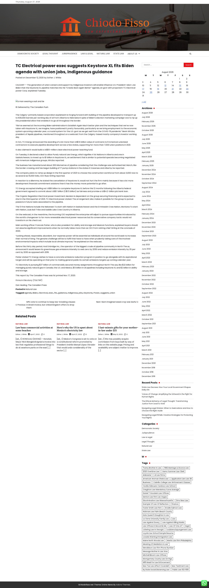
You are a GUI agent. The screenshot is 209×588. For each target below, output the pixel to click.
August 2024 (147, 187)
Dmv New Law (182, 500)
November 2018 (148, 367)
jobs (81, 292)
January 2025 (148, 165)
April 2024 (146, 205)
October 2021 (147, 319)
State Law (118, 53)
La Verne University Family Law (156, 519)
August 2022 (147, 293)
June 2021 (146, 337)
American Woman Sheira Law (155, 479)
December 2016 (148, 376)
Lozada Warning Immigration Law (157, 537)
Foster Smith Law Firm (152, 508)
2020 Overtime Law (151, 471)
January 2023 (147, 271)
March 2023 (147, 262)
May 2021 (145, 341)
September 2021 (149, 323)
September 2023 (149, 236)
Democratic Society (28, 53)
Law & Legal (87, 53)
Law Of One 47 (175, 526)
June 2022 (146, 302)
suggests (105, 292)
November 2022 (148, 280)
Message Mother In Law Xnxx (155, 551)
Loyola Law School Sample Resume (158, 533)
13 (165, 85)
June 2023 (146, 249)
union (112, 292)
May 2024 (146, 200)
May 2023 (146, 253)
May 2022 (146, 306)
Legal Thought (50, 53)
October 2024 (148, 178)
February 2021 (147, 354)
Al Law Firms (159, 475)
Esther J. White (54, 77)
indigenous (73, 292)
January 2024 (148, 218)
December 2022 (149, 275)
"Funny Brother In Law (152, 468)
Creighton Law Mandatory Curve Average (161, 489)
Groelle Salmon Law (173, 508)
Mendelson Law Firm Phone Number (158, 548)
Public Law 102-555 (180, 569)
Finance (175, 504)
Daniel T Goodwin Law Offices (156, 493)
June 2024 (146, 196)
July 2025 (146, 139)
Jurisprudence (69, 53)
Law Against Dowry (151, 522)
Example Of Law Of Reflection (156, 504)
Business (146, 482)
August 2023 (147, 240)
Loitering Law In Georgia (153, 529)
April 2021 (146, 345)
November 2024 (149, 174)
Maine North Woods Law (153, 540)
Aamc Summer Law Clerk (173, 471)
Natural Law (103, 53)
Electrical (43, 292)
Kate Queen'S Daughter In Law (156, 515)
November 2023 (148, 227)
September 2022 (149, 288)
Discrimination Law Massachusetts (158, 500)
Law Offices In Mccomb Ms (154, 526)
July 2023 (146, 244)
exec (51, 292)
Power (96, 292)
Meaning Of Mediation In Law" (156, 544)
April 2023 (146, 258)
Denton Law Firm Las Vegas (155, 497)
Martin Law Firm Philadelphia (179, 540)
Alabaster (147, 475)
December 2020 (149, 363)
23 (187, 89)
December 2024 (149, 170)
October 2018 (147, 372)
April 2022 (146, 310)
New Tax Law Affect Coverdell (156, 566)
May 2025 (146, 148)
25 (151, 92)
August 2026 (147, 113)
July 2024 (146, 192)
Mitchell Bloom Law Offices (154, 555)
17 (143, 89)
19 (158, 89)
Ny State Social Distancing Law (156, 569)
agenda (28, 292)
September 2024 (149, 183)
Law (173, 519)
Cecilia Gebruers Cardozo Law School (159, 486)
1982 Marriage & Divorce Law (176, 468)
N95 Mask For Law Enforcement (156, 562)
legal (187, 526)
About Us (132, 53)
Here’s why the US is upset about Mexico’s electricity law (75, 329)
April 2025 (146, 152)
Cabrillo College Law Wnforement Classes (171, 482)
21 (173, 89)
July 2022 (146, 297)
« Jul (144, 101)
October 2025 (148, 130)
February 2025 (148, 161)
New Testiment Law (180, 566)
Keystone (88, 292)
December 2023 (149, 222)
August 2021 (147, 328)
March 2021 (146, 350)
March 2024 (147, 209)
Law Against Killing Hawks (173, 522)
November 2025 (149, 126)
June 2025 (146, 143)
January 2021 (147, 359)
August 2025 (147, 135)
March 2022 (147, 315)
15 (180, 85)
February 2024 (148, 214)
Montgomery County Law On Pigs (157, 559)
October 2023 (148, 231)
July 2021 (145, 332)
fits (55, 292)
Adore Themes (123, 584)
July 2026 (146, 117)
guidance (62, 292)
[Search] (190, 54)
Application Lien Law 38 (182, 479)
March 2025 (147, 156)
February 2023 (148, 266)
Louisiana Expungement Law (179, 529)
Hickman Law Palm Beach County (157, 511)
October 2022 (148, 284)
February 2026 (148, 121)
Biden (35, 292)
